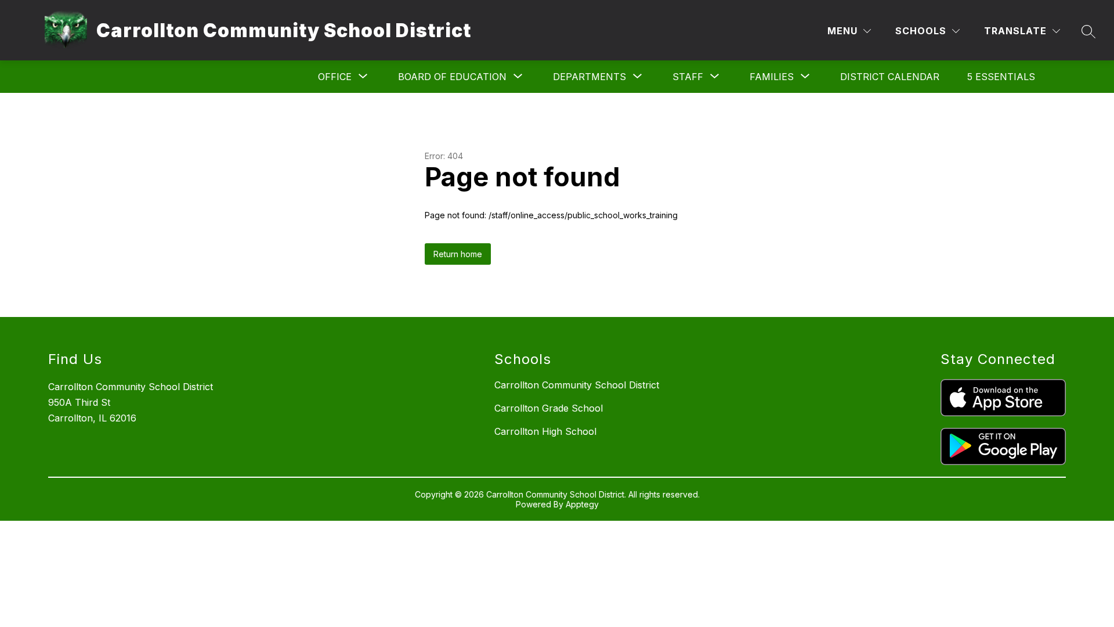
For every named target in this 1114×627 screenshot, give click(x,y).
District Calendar (889, 76)
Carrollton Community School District (576, 385)
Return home (457, 254)
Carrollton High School (545, 431)
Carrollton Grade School (548, 408)
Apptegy (582, 504)
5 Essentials (1001, 76)
